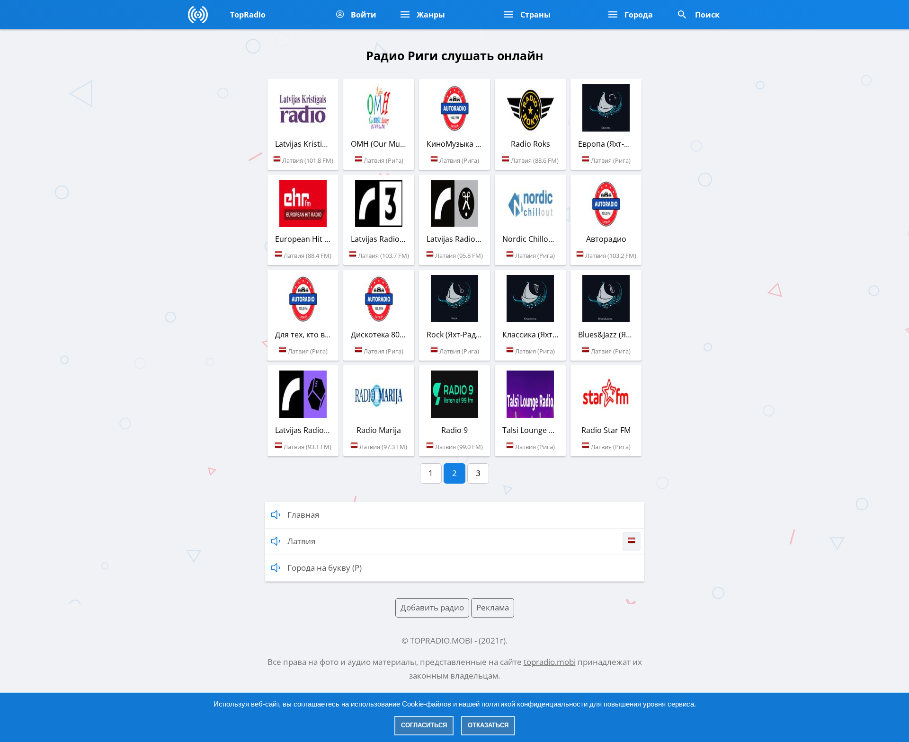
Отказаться (488, 725)
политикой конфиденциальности (534, 704)
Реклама (492, 607)
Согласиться (424, 725)
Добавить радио (432, 607)
